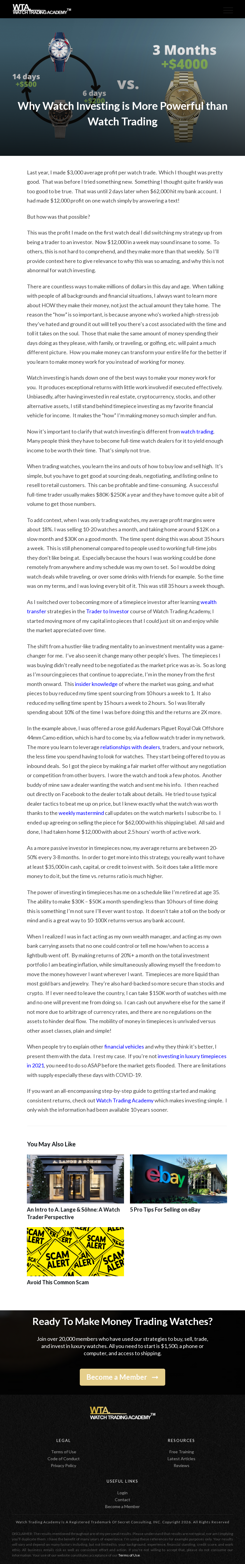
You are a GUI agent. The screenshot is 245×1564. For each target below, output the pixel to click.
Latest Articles (181, 1458)
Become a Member (122, 1506)
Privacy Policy (63, 1465)
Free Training (181, 1451)
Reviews (181, 1465)
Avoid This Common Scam (75, 1259)
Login (122, 1492)
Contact (122, 1499)
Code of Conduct (64, 1458)
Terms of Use (63, 1451)
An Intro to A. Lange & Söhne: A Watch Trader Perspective (75, 1190)
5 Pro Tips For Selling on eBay (178, 1190)
